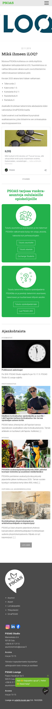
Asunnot (11, 598)
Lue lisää (26, 545)
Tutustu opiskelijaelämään (26, 304)
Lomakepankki (14, 606)
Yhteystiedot (13, 610)
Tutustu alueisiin (26, 249)
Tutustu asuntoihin (26, 242)
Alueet (10, 602)
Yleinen (26, 179)
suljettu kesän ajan (22, 700)
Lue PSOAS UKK (26, 311)
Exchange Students (26, 256)
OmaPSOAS (13, 614)
